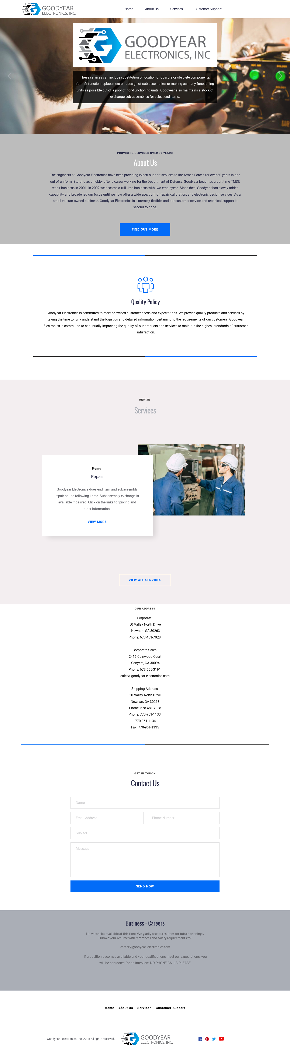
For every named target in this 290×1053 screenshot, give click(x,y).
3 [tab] (149, 122)
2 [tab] (145, 122)
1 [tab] (141, 122)
